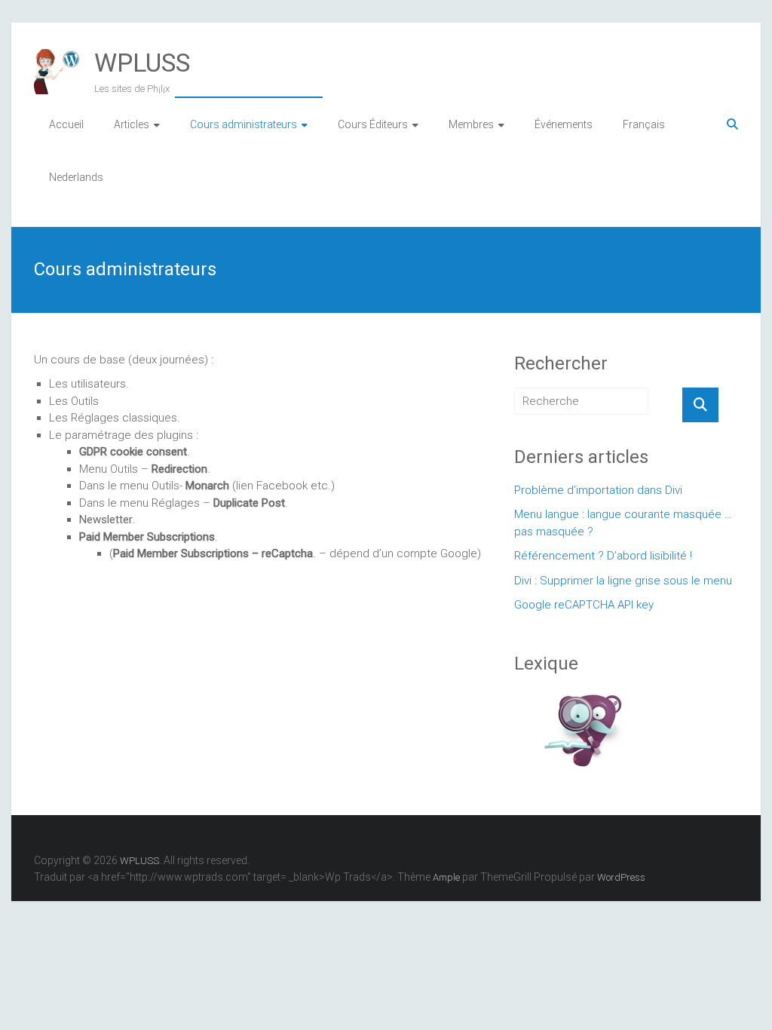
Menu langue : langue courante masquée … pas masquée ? (623, 522)
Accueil (66, 124)
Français (644, 124)
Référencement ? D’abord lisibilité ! (603, 556)
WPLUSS (142, 63)
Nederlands (76, 177)
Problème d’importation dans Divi (598, 490)
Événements (564, 124)
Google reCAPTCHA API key (584, 605)
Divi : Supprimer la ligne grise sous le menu (623, 580)
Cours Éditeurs (373, 124)
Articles (131, 124)
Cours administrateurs (243, 124)
